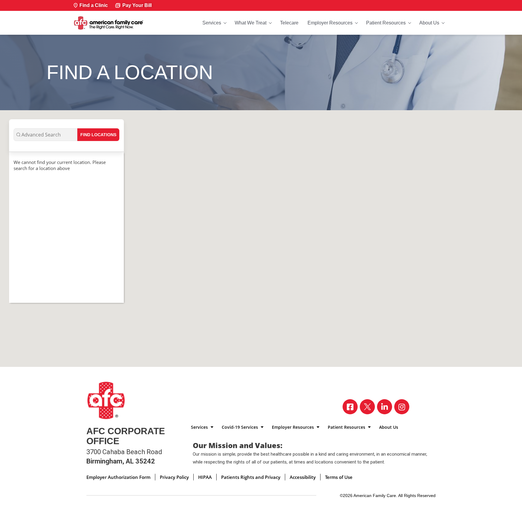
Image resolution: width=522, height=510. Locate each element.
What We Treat (250, 22)
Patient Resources (386, 22)
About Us (429, 22)
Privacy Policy (174, 477)
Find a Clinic (93, 5)
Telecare (289, 22)
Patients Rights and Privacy (250, 477)
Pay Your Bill (137, 5)
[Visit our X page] (367, 406)
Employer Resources (330, 22)
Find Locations (98, 134)
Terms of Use (339, 477)
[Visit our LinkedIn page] (384, 406)
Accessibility (303, 477)
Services (211, 22)
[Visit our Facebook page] (350, 406)
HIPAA (205, 477)
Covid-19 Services (240, 427)
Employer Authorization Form (118, 477)
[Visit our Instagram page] (401, 406)
